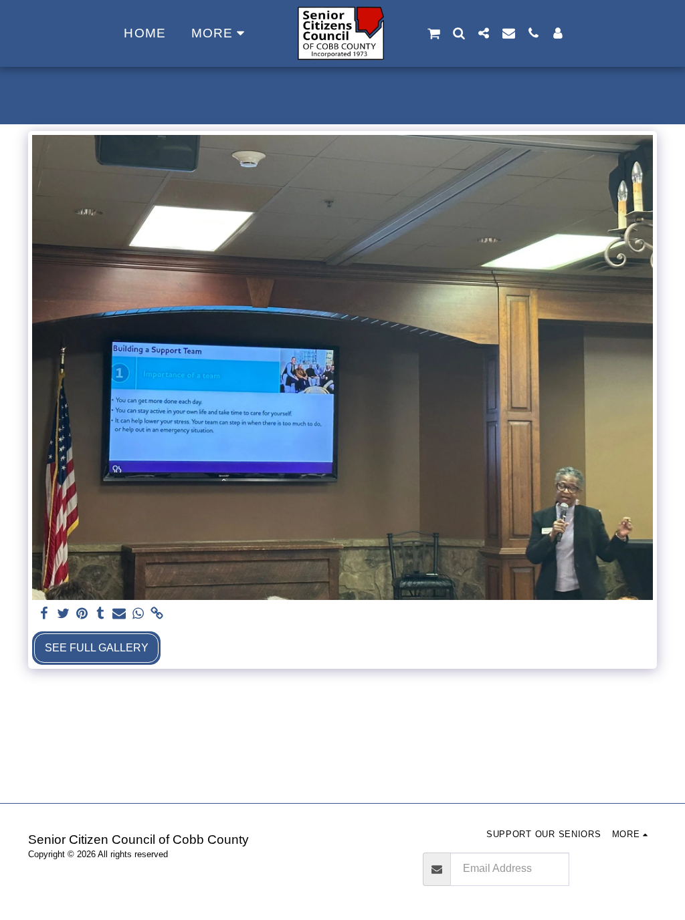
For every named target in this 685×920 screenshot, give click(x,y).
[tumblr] (100, 614)
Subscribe (612, 869)
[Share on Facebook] (44, 614)
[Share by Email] (119, 614)
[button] (433, 33)
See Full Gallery (97, 647)
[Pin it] (81, 614)
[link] (156, 614)
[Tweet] (63, 614)
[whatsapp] (137, 614)
